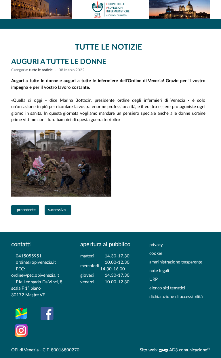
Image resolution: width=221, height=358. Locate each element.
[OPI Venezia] (110, 9)
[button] (202, 23)
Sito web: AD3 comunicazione (175, 350)
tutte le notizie (41, 70)
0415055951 (29, 256)
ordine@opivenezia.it (36, 262)
